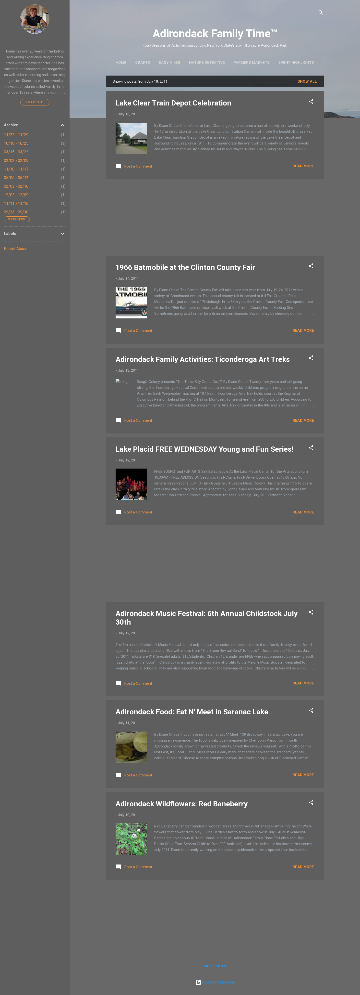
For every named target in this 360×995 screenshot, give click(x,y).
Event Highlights (296, 62)
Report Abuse (15, 248)
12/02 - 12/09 (16, 195)
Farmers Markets (252, 62)
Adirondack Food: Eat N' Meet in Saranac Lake (192, 711)
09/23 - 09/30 (16, 212)
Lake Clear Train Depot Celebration (173, 103)
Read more (303, 166)
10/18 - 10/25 (16, 143)
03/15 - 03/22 (16, 152)
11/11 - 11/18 (16, 203)
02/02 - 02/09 (16, 160)
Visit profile (34, 102)
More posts (215, 966)
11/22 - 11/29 (16, 134)
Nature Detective (207, 62)
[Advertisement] (215, 217)
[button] (311, 102)
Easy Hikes (169, 62)
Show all (307, 81)
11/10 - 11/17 (16, 169)
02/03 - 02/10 (16, 186)
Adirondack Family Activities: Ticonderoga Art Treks (203, 359)
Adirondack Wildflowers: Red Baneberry (182, 803)
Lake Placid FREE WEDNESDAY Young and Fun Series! (204, 449)
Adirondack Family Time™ (215, 33)
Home (121, 62)
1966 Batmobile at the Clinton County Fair (185, 267)
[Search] (321, 13)
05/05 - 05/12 (16, 177)
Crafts (142, 62)
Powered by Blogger (217, 982)
